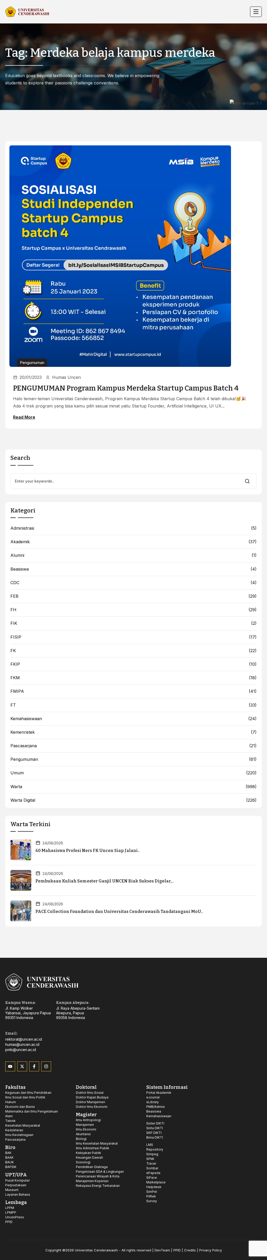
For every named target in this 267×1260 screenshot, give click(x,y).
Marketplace (156, 1182)
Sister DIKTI (155, 1123)
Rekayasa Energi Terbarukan (98, 1186)
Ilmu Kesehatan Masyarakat (97, 1143)
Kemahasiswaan (26, 718)
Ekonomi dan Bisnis (20, 1107)
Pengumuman (32, 362)
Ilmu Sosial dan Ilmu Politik (25, 1097)
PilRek (151, 1196)
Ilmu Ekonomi (86, 1129)
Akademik (20, 541)
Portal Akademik (158, 1093)
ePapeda (153, 1173)
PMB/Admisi (155, 1107)
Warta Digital (22, 800)
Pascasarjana (23, 745)
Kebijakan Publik (88, 1153)
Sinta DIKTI (154, 1128)
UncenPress (14, 1217)
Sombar (152, 1168)
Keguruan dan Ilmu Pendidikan (28, 1093)
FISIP (15, 637)
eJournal (153, 1097)
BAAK (9, 1157)
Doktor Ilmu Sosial (90, 1093)
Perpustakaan (15, 1185)
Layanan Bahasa (17, 1194)
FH (13, 609)
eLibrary (152, 1102)
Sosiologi (83, 1162)
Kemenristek (22, 732)
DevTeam (162, 1250)
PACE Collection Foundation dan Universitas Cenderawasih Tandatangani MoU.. (119, 911)
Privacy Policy (210, 1250)
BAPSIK (10, 1167)
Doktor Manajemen (90, 1102)
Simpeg (152, 1154)
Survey (151, 1201)
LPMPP (10, 1212)
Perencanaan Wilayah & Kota (97, 1176)
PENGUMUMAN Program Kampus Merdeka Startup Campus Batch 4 (126, 388)
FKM (15, 677)
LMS (149, 1145)
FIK (13, 623)
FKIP (15, 664)
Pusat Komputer (17, 1180)
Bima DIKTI (154, 1137)
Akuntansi (83, 1134)
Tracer (151, 1163)
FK (13, 650)
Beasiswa (19, 569)
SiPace (151, 1177)
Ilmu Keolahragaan (19, 1135)
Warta (16, 786)
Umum (17, 772)
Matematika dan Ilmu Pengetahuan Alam (31, 1113)
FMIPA (17, 691)
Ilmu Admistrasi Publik (92, 1148)
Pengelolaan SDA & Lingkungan (100, 1171)
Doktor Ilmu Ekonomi (91, 1107)
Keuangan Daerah (89, 1157)
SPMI (150, 1159)
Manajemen (85, 1125)
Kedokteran (14, 1130)
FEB (14, 596)
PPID (9, 1222)
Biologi (81, 1139)
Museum (12, 1190)
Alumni (17, 555)
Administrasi (22, 528)
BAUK (9, 1162)
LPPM (9, 1208)
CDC (14, 582)
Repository (154, 1149)
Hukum (10, 1102)
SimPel (151, 1192)
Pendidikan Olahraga (92, 1167)
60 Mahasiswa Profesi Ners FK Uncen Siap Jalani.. (87, 850)
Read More (24, 417)
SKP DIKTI (154, 1133)
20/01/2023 (31, 377)
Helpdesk (153, 1187)
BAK (8, 1153)
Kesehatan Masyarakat (22, 1125)
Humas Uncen (66, 377)
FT (13, 705)
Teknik (10, 1121)
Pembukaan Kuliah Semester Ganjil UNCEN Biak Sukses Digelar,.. (104, 881)
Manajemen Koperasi (92, 1181)
